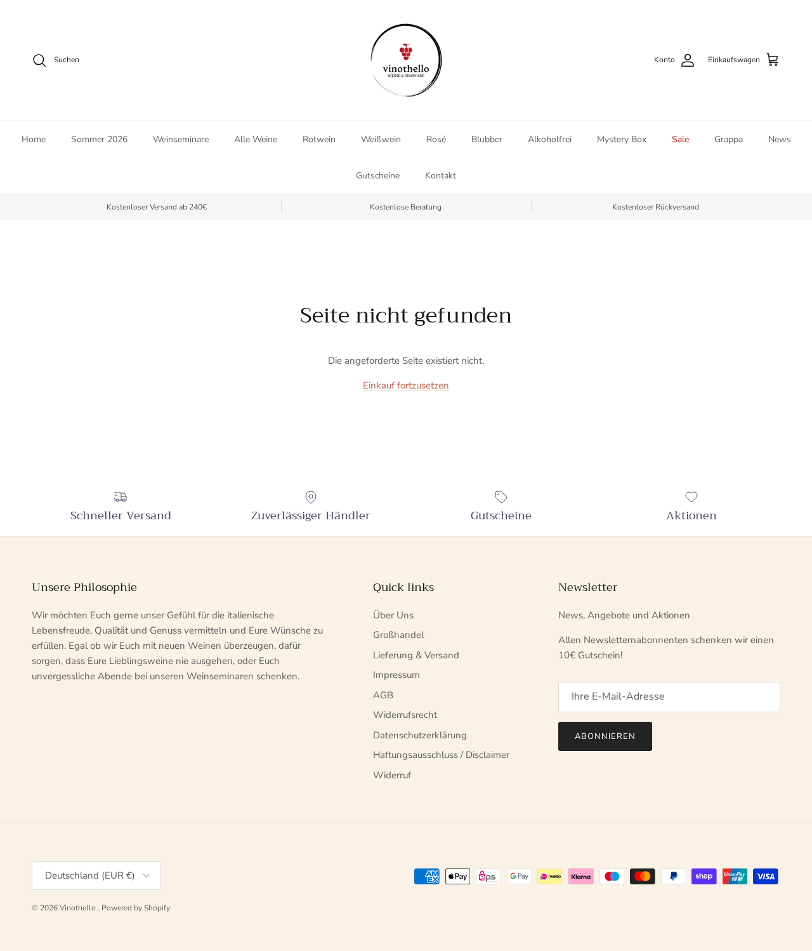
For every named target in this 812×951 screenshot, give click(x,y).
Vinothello (79, 908)
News (779, 139)
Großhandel (398, 634)
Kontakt (440, 176)
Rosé (436, 139)
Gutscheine (378, 176)
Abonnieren (605, 736)
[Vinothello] (406, 60)
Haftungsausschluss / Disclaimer (441, 754)
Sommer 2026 (99, 139)
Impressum (396, 674)
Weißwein (381, 139)
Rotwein (319, 139)
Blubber (486, 139)
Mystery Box (621, 139)
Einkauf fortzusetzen (406, 385)
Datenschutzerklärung (420, 735)
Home (34, 139)
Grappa (728, 139)
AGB (383, 695)
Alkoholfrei (550, 139)
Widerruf (392, 775)
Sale (680, 139)
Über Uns (393, 615)
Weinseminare (181, 139)
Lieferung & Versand (416, 655)
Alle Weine (255, 139)
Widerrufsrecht (405, 714)
